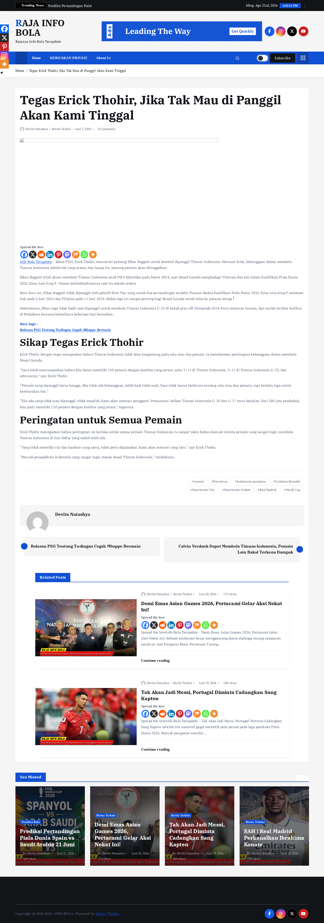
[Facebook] (24, 254)
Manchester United (237, 490)
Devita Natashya (37, 129)
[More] (93, 254)
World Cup (293, 490)
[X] (33, 254)
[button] (299, 778)
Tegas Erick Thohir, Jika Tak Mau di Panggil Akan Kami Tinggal (77, 70)
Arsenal (199, 481)
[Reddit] (41, 254)
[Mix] (76, 254)
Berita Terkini (61, 129)
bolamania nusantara (251, 481)
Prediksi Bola (31, 822)
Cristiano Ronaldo (287, 481)
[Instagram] (4, 55)
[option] (50, 826)
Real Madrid (268, 490)
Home (36, 58)
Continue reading (156, 660)
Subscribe (282, 58)
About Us (103, 58)
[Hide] (2, 73)
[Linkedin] (50, 254)
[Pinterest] (58, 254)
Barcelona (220, 481)
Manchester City (203, 490)
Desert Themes (107, 913)
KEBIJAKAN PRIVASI (68, 58)
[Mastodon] (67, 254)
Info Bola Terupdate (36, 261)
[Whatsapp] (84, 254)
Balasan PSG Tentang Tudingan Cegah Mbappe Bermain (65, 329)
